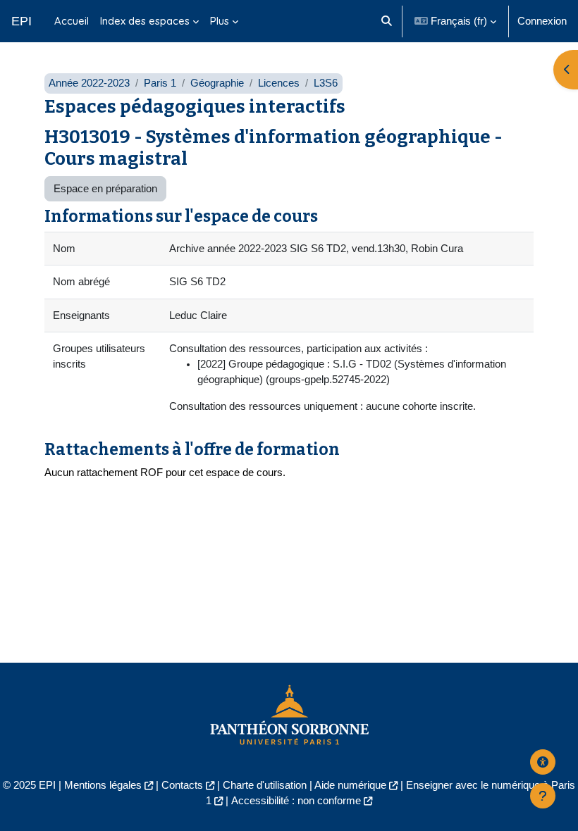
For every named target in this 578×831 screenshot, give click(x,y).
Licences (279, 83)
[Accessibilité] (542, 762)
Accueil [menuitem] (71, 20)
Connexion (542, 21)
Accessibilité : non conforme (296, 800)
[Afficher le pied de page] (542, 795)
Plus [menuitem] (219, 20)
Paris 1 (160, 83)
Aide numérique (350, 785)
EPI (21, 21)
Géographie (217, 83)
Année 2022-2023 (89, 83)
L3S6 (326, 83)
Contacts (182, 785)
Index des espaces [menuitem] (145, 20)
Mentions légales (103, 785)
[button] (387, 21)
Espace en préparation (105, 188)
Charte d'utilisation (265, 785)
